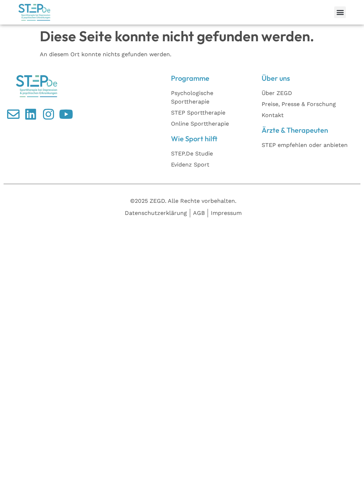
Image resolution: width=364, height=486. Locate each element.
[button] (340, 12)
